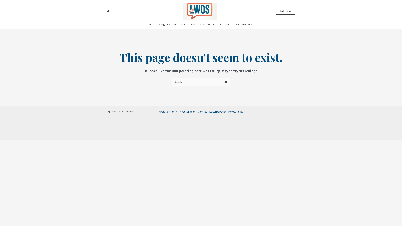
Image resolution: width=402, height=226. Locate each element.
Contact (202, 111)
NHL (228, 24)
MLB (183, 24)
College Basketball (210, 24)
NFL (150, 24)
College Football (167, 24)
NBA (193, 24)
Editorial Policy (217, 111)
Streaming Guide (245, 24)
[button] (108, 11)
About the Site (188, 111)
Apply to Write (166, 111)
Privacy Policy (235, 111)
